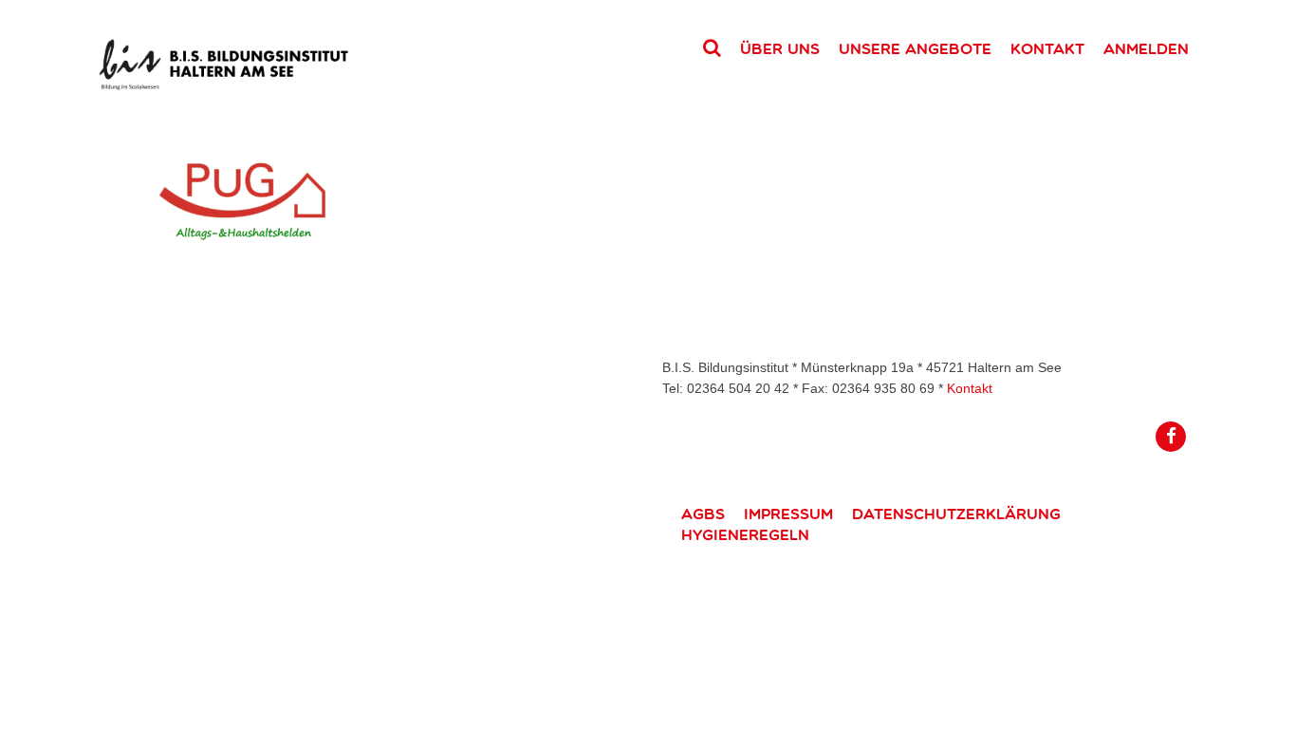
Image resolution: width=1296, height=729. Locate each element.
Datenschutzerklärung (956, 513)
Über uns (780, 48)
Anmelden (1146, 48)
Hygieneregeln (745, 534)
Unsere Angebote (915, 48)
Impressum (788, 513)
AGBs (703, 513)
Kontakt (1047, 48)
